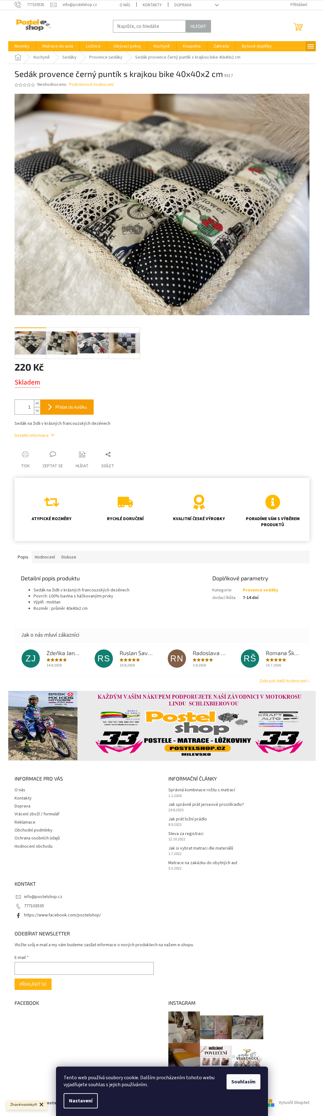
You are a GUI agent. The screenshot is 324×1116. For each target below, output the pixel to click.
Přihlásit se (33, 984)
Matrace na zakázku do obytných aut (202, 863)
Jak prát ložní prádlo (187, 819)
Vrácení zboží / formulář (37, 814)
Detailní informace (32, 435)
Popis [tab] (23, 557)
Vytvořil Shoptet (294, 1103)
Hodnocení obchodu (34, 846)
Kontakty (152, 5)
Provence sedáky (260, 590)
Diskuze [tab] (68, 557)
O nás (125, 5)
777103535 (34, 906)
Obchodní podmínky (34, 830)
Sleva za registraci (185, 834)
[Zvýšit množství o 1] (37, 403)
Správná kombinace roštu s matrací (201, 790)
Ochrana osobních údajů (37, 838)
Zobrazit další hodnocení (282, 681)
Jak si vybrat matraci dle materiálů (200, 848)
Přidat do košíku (71, 407)
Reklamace (25, 822)
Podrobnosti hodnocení (91, 85)
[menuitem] (22, 46)
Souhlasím (243, 1081)
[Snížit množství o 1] (37, 410)
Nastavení (80, 1100)
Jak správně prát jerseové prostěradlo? (206, 805)
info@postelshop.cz (43, 897)
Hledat (198, 26)
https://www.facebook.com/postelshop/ (62, 915)
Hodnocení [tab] (45, 557)
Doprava (182, 5)
